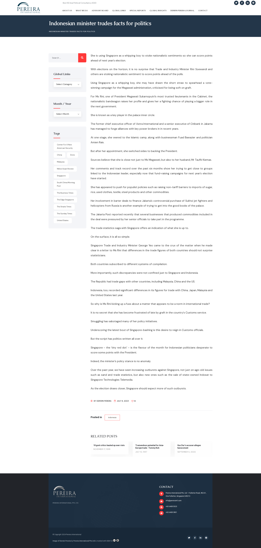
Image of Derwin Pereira (62, 541)
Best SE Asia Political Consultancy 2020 (79, 3)
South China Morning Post (66, 184)
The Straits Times (64, 206)
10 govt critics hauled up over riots (109, 445)
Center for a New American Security (65, 146)
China (59, 155)
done (72, 155)
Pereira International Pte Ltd (84, 541)
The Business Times (65, 193)
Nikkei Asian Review (65, 169)
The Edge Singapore (65, 200)
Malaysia (60, 162)
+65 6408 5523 (171, 506)
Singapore (61, 176)
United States (63, 220)
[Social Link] (236, 3)
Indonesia (112, 417)
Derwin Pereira (104, 401)
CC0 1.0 (109, 541)
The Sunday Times (64, 213)
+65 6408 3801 (171, 512)
